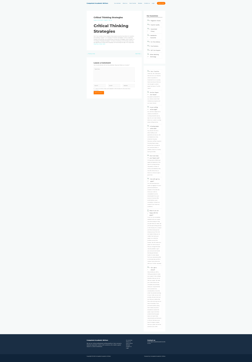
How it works (132, 3)
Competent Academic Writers (97, 3)
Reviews (140, 3)
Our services (117, 3)
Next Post (138, 53)
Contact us (147, 3)
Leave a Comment (98, 20)
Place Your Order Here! (99, 44)
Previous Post (91, 53)
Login (153, 3)
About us (125, 3)
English (106, 20)
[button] (161, 3)
